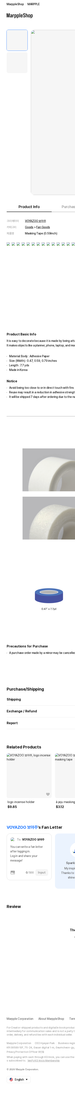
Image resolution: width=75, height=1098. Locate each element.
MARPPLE (34, 4)
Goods (29, 227)
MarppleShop (15, 4)
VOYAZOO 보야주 (35, 221)
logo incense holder (21, 802)
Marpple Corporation (20, 1018)
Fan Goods (43, 227)
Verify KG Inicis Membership (44, 1060)
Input (42, 872)
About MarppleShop (51, 1018)
